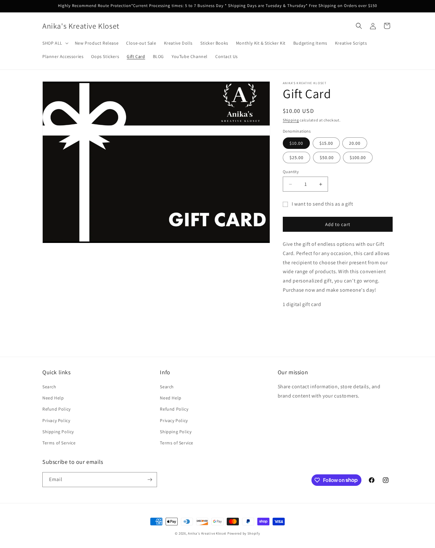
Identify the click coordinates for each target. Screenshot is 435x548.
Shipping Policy (58, 432)
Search (49, 387)
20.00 (354, 143)
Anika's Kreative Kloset (207, 533)
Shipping (291, 120)
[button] (55, 43)
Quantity (291, 171)
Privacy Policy (56, 420)
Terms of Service (59, 443)
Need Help (53, 398)
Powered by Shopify (243, 533)
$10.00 (296, 143)
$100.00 (358, 157)
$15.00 (326, 143)
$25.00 (296, 157)
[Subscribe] (150, 479)
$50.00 (327, 157)
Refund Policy (56, 409)
